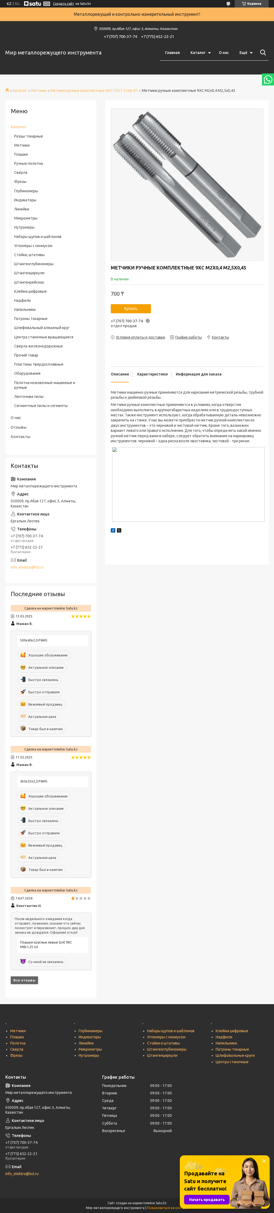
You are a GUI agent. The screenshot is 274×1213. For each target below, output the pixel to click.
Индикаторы (25, 200)
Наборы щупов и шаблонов (38, 236)
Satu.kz (161, 1203)
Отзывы (18, 427)
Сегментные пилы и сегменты (41, 406)
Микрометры (25, 218)
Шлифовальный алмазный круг (42, 328)
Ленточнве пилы (29, 396)
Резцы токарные (28, 136)
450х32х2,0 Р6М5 (33, 781)
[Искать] (262, 52)
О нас (224, 52)
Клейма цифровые (30, 291)
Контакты (20, 436)
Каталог (198, 52)
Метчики (39, 90)
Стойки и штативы (163, 1043)
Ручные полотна (28, 163)
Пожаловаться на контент (167, 1208)
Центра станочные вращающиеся (43, 337)
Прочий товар (26, 355)
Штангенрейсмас (29, 282)
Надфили (22, 300)
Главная (172, 52)
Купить (131, 308)
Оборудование (27, 373)
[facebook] (113, 531)
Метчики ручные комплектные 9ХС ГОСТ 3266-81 (94, 90)
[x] (119, 531)
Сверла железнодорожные (38, 346)
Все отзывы (24, 980)
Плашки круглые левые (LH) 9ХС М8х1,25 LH (46, 944)
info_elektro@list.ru (27, 567)
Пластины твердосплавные (38, 364)
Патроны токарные (31, 318)
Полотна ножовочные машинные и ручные (44, 385)
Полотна (17, 1043)
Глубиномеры (26, 191)
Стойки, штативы (29, 255)
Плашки (21, 154)
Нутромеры (24, 227)
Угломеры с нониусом (33, 246)
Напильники (25, 309)
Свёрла (20, 172)
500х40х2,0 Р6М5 (33, 640)
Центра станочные (232, 1062)
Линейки (21, 209)
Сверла (16, 1049)
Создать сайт (63, 3)
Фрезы (20, 181)
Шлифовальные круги (235, 1055)
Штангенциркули (29, 273)
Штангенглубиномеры (34, 264)
